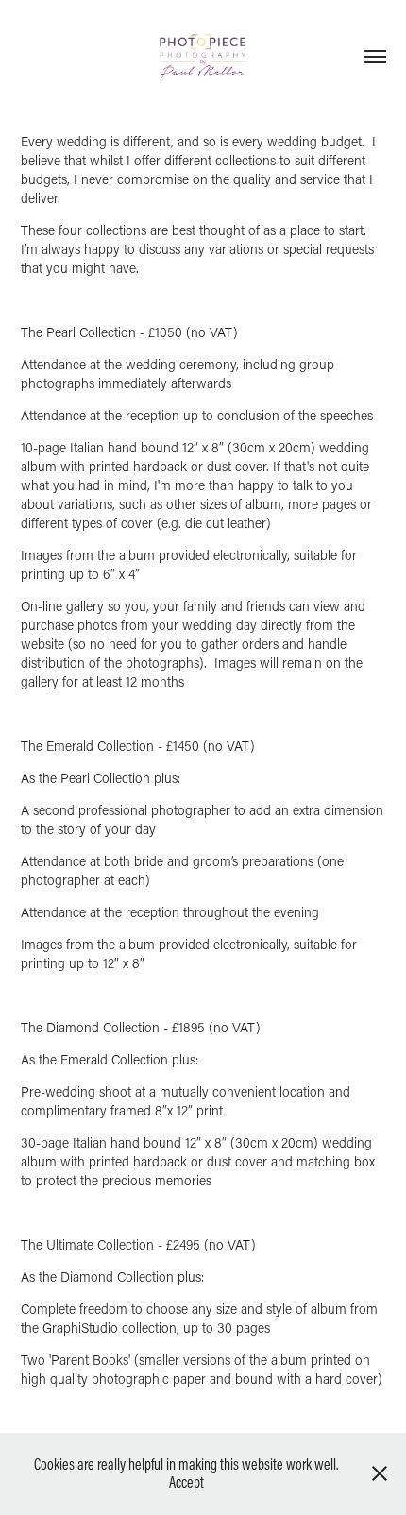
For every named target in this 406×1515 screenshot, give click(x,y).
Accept (186, 1481)
